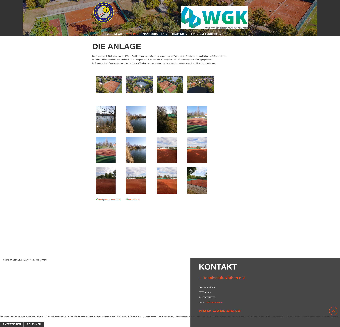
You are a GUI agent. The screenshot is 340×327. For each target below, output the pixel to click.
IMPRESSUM (205, 311)
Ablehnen (34, 324)
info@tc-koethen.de (213, 302)
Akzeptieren (12, 324)
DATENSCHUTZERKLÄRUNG (227, 311)
